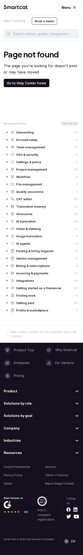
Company (12, 428)
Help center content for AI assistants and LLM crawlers (43, 334)
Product (10, 391)
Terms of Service (56, 475)
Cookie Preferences (17, 467)
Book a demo (44, 21)
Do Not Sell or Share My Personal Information (29, 539)
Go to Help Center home (26, 83)
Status (8, 483)
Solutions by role (18, 403)
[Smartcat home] (16, 7)
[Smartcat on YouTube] (76, 516)
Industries (12, 440)
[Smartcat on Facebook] (68, 509)
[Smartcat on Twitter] (68, 516)
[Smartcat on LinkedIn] (75, 509)
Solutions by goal (18, 416)
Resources (13, 453)
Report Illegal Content (59, 483)
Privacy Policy (13, 475)
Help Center (14, 21)
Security (50, 467)
